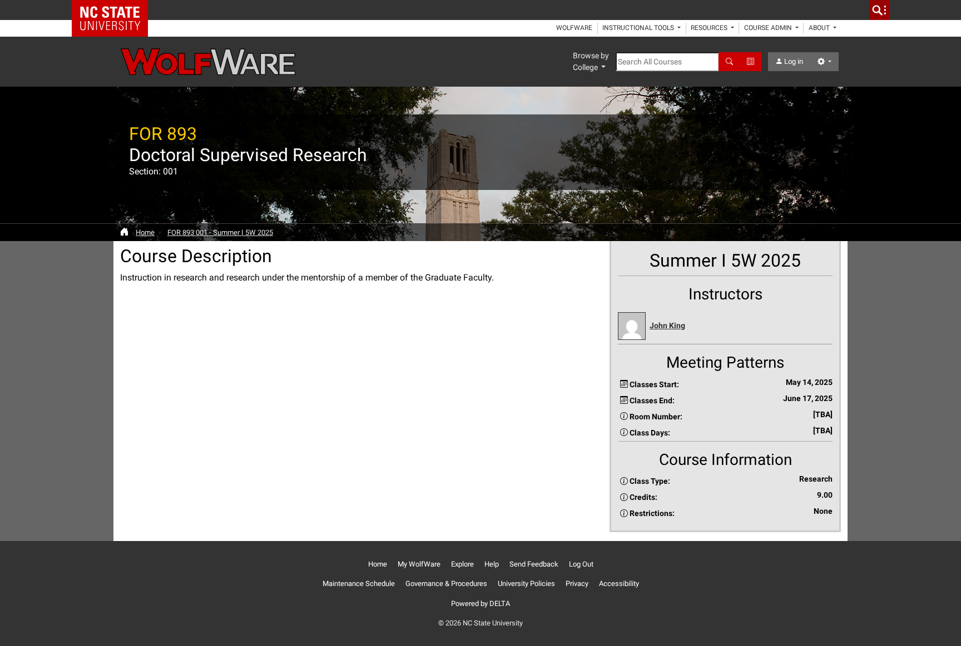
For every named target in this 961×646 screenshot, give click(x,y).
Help (491, 564)
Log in (792, 61)
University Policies (526, 583)
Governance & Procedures (446, 583)
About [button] (820, 28)
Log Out (581, 564)
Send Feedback (533, 564)
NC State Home (113, 10)
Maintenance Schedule (359, 583)
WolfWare (574, 28)
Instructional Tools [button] (639, 28)
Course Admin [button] (769, 28)
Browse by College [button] (591, 61)
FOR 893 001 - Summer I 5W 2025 (220, 232)
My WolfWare (419, 564)
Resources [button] (710, 28)
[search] (879, 10)
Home (145, 232)
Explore (462, 564)
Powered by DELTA (480, 603)
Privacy (577, 583)
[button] (725, 326)
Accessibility (619, 583)
